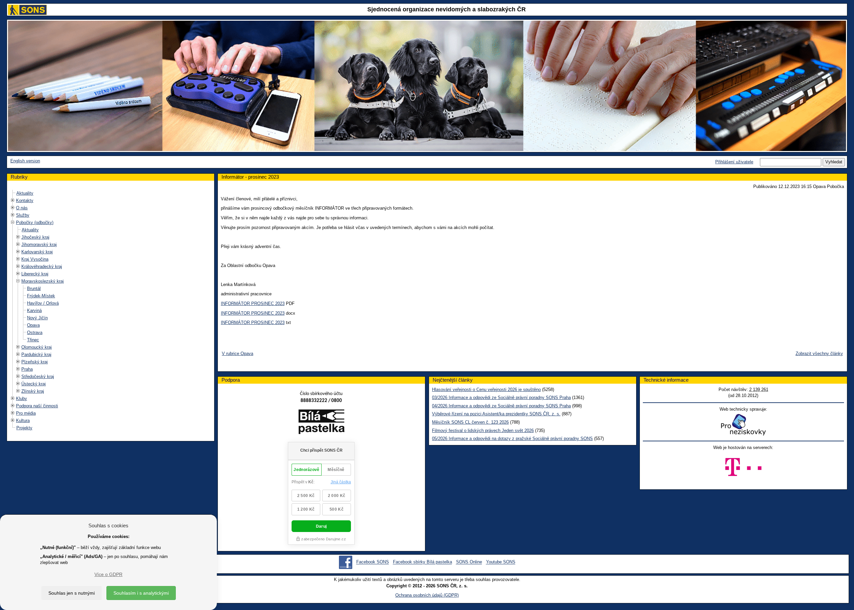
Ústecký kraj (33, 383)
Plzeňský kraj (34, 361)
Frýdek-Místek (41, 295)
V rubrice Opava (237, 353)
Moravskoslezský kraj (42, 281)
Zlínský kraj (32, 391)
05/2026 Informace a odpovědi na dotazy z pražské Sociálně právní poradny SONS (512, 438)
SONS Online (469, 562)
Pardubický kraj (36, 354)
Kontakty (24, 200)
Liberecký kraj (34, 273)
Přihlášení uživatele (734, 161)
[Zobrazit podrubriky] (12, 200)
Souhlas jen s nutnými (71, 593)
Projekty (24, 427)
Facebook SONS (372, 562)
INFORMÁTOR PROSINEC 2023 (253, 303)
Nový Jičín (37, 317)
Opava (33, 325)
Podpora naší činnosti (37, 405)
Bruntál (34, 288)
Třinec (33, 339)
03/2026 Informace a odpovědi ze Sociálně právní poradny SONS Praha (501, 397)
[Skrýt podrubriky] (12, 222)
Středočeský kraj (37, 376)
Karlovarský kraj (37, 251)
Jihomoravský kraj (39, 244)
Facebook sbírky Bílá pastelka (422, 562)
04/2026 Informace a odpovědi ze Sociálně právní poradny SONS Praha (501, 405)
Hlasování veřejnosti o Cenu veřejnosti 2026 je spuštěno (486, 389)
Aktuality (24, 193)
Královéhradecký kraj (41, 266)
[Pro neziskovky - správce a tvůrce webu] (743, 424)
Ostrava (34, 332)
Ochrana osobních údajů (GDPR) (427, 595)
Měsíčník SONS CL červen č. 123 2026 (470, 422)
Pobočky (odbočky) (34, 222)
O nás (22, 207)
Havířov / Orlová (43, 303)
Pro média (26, 413)
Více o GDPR (108, 574)
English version (25, 160)
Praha (27, 369)
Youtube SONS (500, 562)
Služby (22, 215)
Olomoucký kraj (36, 347)
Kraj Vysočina (34, 259)
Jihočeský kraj (35, 237)
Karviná (34, 310)
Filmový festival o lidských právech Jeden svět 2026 (483, 430)
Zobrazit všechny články (819, 353)
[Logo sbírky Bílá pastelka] (321, 423)
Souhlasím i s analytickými (141, 593)
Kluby (21, 398)
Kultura (23, 420)
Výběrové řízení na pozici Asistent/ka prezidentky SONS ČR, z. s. (496, 413)
